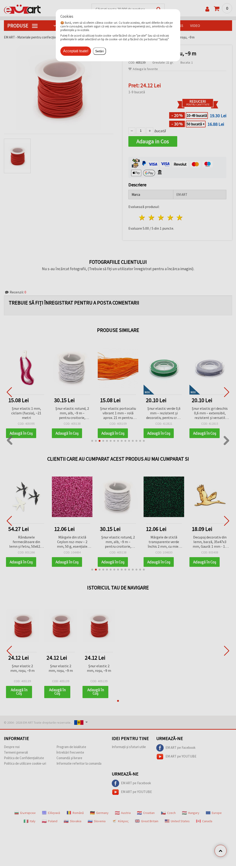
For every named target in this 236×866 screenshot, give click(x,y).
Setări (99, 51)
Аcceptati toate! (75, 51)
